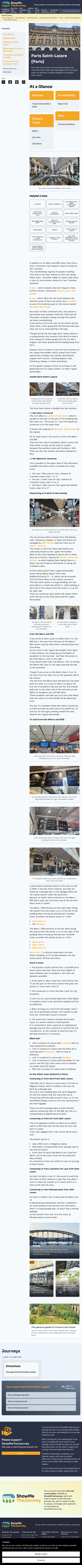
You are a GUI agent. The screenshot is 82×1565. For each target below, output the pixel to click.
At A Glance (8, 34)
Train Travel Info (7, 18)
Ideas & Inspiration (45, 11)
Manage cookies (41, 1554)
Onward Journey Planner (71, 222)
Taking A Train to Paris (54, 238)
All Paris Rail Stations (72, 18)
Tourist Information (54, 213)
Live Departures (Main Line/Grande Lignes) (71, 204)
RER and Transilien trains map (54, 221)
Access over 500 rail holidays (70, 1537)
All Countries (20, 18)
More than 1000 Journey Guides (14, 11)
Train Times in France (71, 229)
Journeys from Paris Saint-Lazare (21, 1372)
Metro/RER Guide (71, 213)
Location (37, 204)
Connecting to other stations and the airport (37, 247)
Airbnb (54, 230)
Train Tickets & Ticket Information (37, 238)
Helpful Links (9, 38)
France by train (32, 18)
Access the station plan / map (37, 213)
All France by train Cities (48, 18)
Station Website (54, 204)
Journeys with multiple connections (48, 1538)
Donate (21, 1453)
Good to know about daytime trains (28, 1538)
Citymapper (37, 230)
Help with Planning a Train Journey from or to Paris (71, 238)
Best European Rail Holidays (23, 11)
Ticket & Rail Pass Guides (30, 11)
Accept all (41, 1560)
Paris (61, 18)
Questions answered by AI (5, 11)
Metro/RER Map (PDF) (37, 222)
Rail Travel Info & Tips (37, 11)
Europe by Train (7, 1535)
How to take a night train (30, 1535)
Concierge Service (54, 11)
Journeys (7, 72)
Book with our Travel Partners (69, 1533)
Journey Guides (6, 1537)
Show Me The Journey (10, 1532)
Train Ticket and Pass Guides (50, 1533)
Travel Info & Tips (29, 1532)
